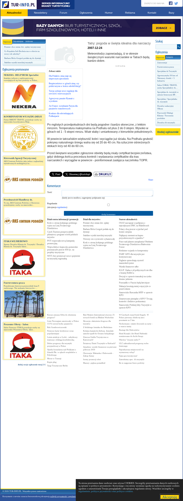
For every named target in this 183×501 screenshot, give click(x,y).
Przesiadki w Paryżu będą (134, 282)
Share (150, 180)
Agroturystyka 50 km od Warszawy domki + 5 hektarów (167, 78)
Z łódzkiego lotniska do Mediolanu (97, 327)
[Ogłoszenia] (167, 52)
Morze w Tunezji (54, 358)
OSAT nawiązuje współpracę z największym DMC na (134, 224)
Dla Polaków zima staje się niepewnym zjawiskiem (60, 77)
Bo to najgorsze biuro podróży (131, 363)
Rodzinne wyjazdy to (133, 250)
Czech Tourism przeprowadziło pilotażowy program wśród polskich (62, 234)
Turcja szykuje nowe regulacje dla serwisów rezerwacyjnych (63, 92)
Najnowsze (7, 42)
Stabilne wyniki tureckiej (97, 235)
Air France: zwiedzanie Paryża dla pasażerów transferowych (63, 107)
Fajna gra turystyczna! (128, 356)
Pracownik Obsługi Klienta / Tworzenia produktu (165, 115)
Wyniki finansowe (129, 266)
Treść (49, 192)
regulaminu (61, 207)
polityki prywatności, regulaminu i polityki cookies (71, 496)
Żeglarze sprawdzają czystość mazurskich (131, 261)
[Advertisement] (24, 428)
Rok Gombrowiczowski (57, 327)
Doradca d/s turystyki (166, 122)
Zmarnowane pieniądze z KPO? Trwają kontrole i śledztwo (135, 300)
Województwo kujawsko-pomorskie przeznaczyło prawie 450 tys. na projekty (62, 250)
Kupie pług (51, 362)
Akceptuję (169, 497)
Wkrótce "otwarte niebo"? (129, 340)
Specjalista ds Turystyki (167, 71)
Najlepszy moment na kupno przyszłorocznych (131, 236)
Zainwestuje (162, 63)
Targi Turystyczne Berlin (57, 366)
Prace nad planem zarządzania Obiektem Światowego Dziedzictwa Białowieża (136, 244)
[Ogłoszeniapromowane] (24, 69)
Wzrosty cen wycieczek (99, 239)
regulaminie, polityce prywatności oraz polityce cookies (105, 491)
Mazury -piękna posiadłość (94, 363)
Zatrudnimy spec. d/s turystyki (131, 359)
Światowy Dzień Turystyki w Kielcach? (99, 343)
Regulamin (52, 203)
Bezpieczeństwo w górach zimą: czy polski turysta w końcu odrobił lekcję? (65, 84)
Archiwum (29, 41)
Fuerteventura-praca (165, 67)
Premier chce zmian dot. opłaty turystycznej (22, 47)
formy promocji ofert (92, 359)
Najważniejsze (18, 41)
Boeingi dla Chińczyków (129, 330)
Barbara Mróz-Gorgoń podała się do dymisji (22, 58)
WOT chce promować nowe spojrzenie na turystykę (63, 257)
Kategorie (169, 57)
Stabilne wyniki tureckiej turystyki (18, 62)
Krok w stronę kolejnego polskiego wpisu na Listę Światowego (62, 226)
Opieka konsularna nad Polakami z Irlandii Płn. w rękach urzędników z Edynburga (62, 352)
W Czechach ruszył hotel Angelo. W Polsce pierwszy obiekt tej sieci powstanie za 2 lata (134, 317)
